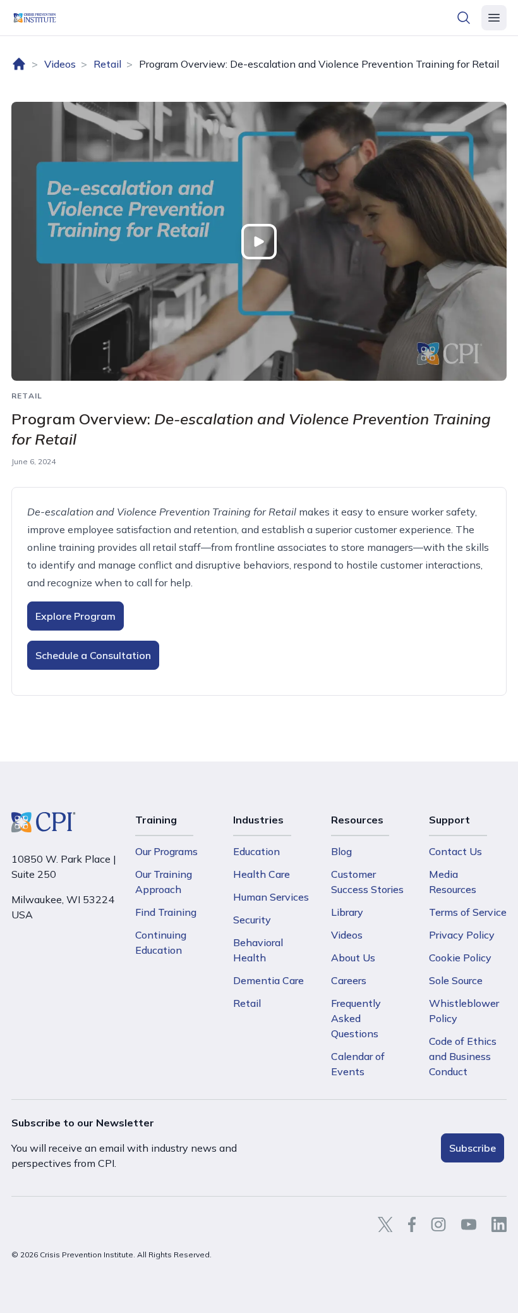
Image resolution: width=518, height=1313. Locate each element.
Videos (60, 64)
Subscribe (472, 1148)
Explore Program (75, 616)
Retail (107, 64)
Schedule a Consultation (93, 655)
